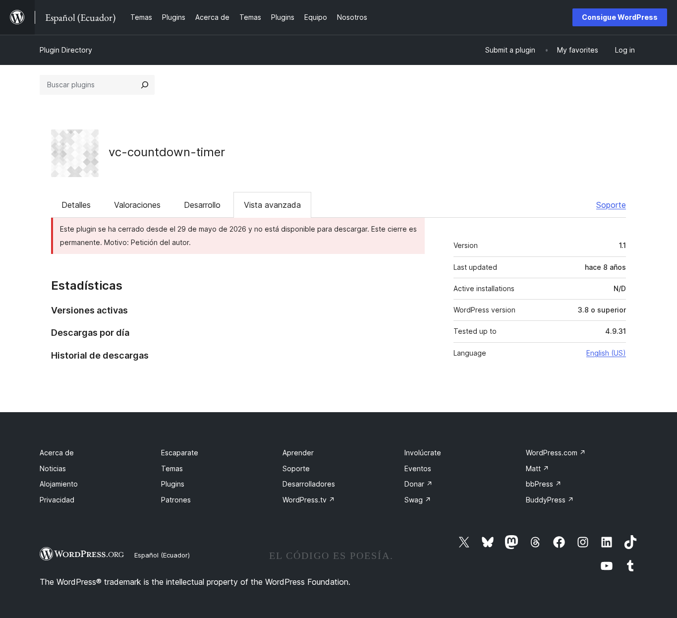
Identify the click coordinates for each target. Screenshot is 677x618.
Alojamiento (59, 484)
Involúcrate (422, 452)
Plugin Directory (66, 50)
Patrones (176, 499)
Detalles (76, 205)
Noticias (53, 468)
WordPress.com (556, 452)
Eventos (417, 468)
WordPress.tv (308, 499)
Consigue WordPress (620, 17)
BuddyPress (550, 499)
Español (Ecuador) (162, 555)
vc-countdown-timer (167, 152)
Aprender (298, 452)
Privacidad (57, 499)
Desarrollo (202, 205)
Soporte (611, 205)
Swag (417, 499)
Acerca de (57, 452)
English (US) (606, 353)
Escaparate (179, 452)
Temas (172, 468)
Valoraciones (137, 205)
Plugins (172, 484)
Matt (537, 468)
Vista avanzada (272, 205)
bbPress (544, 484)
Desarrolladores (308, 484)
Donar (418, 484)
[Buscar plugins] (145, 85)
